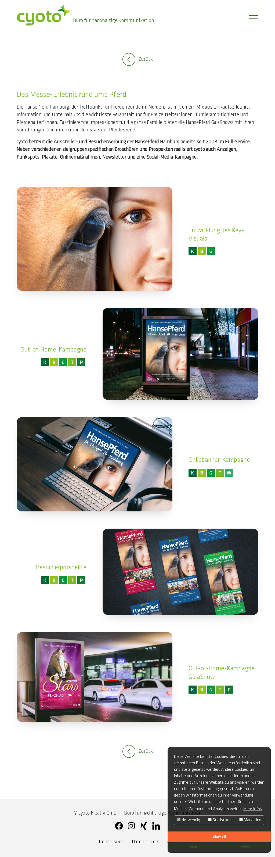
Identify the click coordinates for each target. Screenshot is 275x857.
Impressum (111, 842)
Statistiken (221, 820)
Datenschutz (145, 842)
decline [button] (245, 847)
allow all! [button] (219, 837)
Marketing (252, 820)
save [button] (193, 847)
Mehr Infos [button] (252, 809)
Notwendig (190, 820)
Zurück (145, 59)
